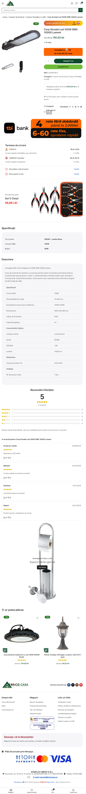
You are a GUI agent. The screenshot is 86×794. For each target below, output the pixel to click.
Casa (5, 17)
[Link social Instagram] (77, 685)
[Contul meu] (72, 3)
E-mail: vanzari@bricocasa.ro (45, 777)
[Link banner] (42, 128)
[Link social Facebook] (70, 106)
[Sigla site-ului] (10, 3)
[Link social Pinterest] (75, 106)
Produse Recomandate (38, 706)
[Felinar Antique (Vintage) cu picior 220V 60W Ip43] (63, 634)
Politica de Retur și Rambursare (69, 706)
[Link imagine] (16, 685)
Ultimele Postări (35, 714)
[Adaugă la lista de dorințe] (37, 618)
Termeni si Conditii (64, 717)
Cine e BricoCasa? (8, 702)
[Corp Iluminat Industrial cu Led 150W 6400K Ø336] (22, 634)
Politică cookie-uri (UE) (66, 721)
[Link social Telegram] (81, 106)
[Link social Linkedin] (78, 106)
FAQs (3, 706)
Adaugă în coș (68, 61)
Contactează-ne (8, 710)
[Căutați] (80, 10)
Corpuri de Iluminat (16, 17)
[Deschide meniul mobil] (3, 3)
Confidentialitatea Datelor (67, 714)
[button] (5, 650)
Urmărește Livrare (64, 702)
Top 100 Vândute (36, 710)
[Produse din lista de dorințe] (76, 3)
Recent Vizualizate (36, 702)
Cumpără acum (63, 67)
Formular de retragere (66, 710)
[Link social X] (72, 106)
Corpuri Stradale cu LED (36, 17)
